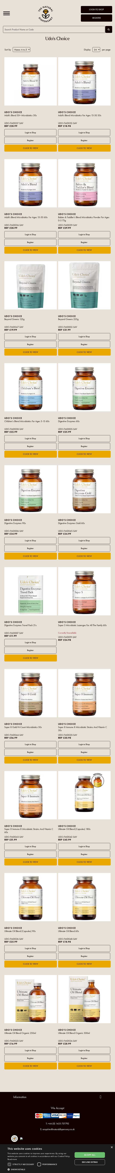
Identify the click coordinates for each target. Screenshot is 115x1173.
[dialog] (57, 1158)
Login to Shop (96, 9)
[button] (39, 1169)
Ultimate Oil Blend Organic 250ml (20, 1033)
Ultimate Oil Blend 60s (68, 931)
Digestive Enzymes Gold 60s (71, 523)
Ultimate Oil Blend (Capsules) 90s (20, 931)
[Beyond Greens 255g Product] (84, 285)
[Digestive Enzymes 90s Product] (31, 489)
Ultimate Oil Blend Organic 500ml (74, 1033)
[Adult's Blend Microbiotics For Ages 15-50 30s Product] (84, 81)
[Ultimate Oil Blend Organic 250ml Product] (31, 999)
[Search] (108, 29)
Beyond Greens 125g (14, 319)
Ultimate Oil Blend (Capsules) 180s (74, 829)
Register (96, 18)
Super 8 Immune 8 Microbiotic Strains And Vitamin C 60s (28, 831)
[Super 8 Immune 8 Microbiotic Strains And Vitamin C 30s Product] (84, 693)
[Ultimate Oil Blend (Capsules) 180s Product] (84, 795)
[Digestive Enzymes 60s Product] (84, 387)
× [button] (112, 1147)
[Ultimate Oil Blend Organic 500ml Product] (84, 999)
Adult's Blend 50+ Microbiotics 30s (20, 115)
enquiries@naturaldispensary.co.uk (59, 1129)
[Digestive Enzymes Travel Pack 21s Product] (31, 591)
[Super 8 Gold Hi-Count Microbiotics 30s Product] (31, 693)
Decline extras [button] (90, 1162)
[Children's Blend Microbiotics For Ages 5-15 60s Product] (31, 387)
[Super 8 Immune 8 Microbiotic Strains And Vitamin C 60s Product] (31, 795)
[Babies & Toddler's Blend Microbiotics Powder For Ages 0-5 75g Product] (84, 183)
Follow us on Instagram (14, 1138)
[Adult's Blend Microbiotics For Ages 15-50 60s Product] (31, 183)
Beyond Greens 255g (68, 319)
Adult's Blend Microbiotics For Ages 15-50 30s (79, 115)
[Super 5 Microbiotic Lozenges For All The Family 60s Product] (84, 591)
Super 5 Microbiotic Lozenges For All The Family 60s (82, 625)
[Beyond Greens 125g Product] (31, 285)
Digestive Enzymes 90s (15, 523)
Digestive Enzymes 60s (69, 421)
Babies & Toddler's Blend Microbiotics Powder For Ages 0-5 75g (83, 219)
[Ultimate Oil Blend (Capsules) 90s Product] (31, 897)
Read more (12, 1159)
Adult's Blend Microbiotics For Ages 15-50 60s (25, 217)
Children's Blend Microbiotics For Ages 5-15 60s (26, 421)
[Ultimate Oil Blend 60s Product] (84, 897)
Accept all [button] (89, 1155)
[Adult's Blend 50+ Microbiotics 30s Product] (31, 81)
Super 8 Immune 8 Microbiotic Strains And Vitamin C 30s (82, 729)
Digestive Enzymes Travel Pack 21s (20, 625)
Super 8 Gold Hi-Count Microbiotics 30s (23, 727)
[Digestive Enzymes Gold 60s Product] (84, 489)
